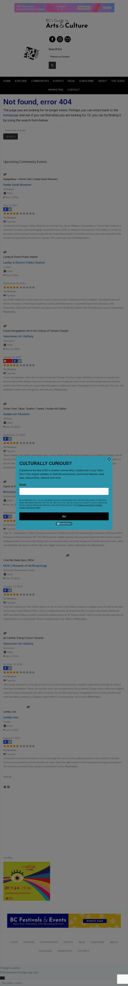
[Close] (109, 459)
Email (22, 484)
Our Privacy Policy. (33, 507)
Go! (64, 516)
